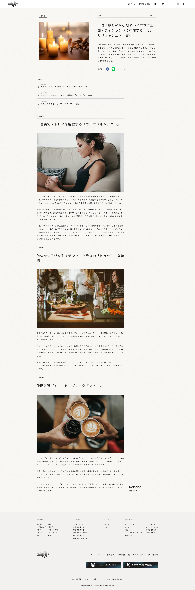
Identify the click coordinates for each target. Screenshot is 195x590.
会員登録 (111, 554)
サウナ (127, 527)
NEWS (106, 519)
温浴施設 (40, 524)
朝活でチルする (78, 536)
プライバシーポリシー (93, 579)
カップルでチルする (80, 533)
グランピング (53, 533)
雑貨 (126, 530)
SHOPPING (130, 519)
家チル (39, 530)
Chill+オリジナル (152, 524)
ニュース (106, 524)
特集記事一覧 (124, 554)
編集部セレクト (151, 533)
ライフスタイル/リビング (134, 533)
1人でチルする (78, 524)
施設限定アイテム (152, 530)
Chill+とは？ (139, 554)
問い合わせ (153, 554)
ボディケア (129, 536)
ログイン (131, 4)
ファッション (129, 524)
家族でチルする (78, 530)
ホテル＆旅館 (53, 530)
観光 (38, 536)
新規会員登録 (144, 4)
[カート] (177, 4)
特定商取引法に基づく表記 (113, 579)
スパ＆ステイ (41, 527)
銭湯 (49, 524)
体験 (49, 536)
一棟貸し (40, 533)
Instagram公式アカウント (106, 565)
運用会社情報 (77, 579)
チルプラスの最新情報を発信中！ (144, 565)
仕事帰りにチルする (80, 538)
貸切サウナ (52, 527)
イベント (106, 527)
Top (90, 554)
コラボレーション (152, 527)
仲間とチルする (78, 527)
